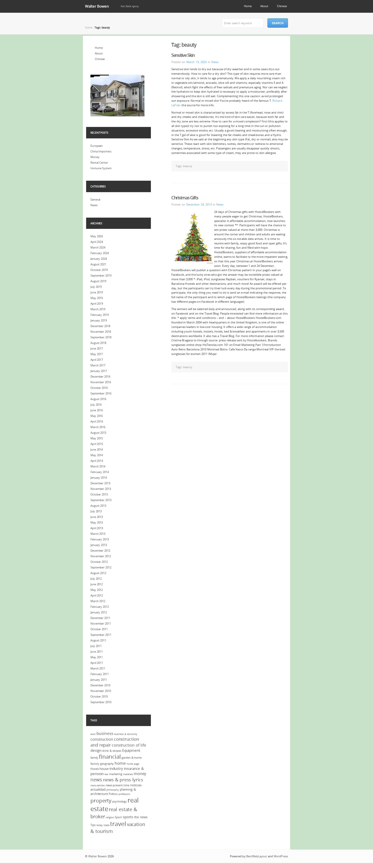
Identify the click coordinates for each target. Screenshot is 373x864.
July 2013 (96, 511)
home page (133, 763)
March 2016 (97, 427)
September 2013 (100, 500)
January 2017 (98, 371)
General (95, 199)
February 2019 (99, 315)
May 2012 (96, 590)
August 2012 (98, 573)
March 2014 (97, 466)
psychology (119, 801)
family (94, 758)
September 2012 (100, 567)
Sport (118, 817)
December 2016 (100, 376)
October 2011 (99, 629)
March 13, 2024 (196, 62)
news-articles (97, 785)
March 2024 (97, 247)
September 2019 (100, 275)
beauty (187, 166)
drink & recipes (111, 751)
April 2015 (96, 444)
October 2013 (99, 494)
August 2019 (98, 281)
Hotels (94, 769)
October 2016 (99, 388)
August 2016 (98, 399)
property (100, 800)
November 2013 (100, 489)
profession (124, 794)
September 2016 (100, 393)
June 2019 (96, 292)
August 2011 (98, 640)
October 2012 (99, 562)
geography (107, 764)
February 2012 (99, 607)
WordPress (281, 856)
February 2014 (99, 472)
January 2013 (98, 545)
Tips (93, 825)
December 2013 (100, 483)
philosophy (112, 789)
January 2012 (98, 612)
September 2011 (100, 635)
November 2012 (100, 556)
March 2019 (97, 309)
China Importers (100, 151)
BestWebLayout (256, 856)
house (104, 768)
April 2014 (96, 461)
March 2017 (97, 365)
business (104, 733)
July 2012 (96, 579)
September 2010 (100, 702)
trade (106, 825)
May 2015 (96, 438)
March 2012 (97, 601)
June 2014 (96, 449)
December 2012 (100, 550)
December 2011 (100, 618)
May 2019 (96, 298)
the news (140, 817)
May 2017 (96, 354)
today (99, 825)
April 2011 (96, 663)
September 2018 (100, 337)
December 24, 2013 (199, 204)
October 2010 (99, 696)
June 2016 (96, 410)
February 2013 (99, 539)
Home (248, 6)
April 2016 (96, 421)
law (106, 774)
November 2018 (100, 332)
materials (128, 774)
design (95, 750)
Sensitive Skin (183, 55)
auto (93, 734)
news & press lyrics (123, 780)
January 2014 (98, 477)
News (214, 62)
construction (101, 739)
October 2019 (99, 270)
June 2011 (96, 652)
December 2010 (100, 685)
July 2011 (96, 646)
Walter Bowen (97, 6)
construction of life (129, 745)
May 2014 (96, 455)
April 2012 (96, 595)
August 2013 (98, 506)
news (96, 779)
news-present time (117, 785)
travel (118, 824)
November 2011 (100, 623)
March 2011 (97, 668)
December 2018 (100, 326)
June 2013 (96, 517)
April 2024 (96, 242)
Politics (113, 794)
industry (116, 768)
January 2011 (98, 680)
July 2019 (96, 287)
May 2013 (96, 522)
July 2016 (96, 405)
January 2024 (98, 259)
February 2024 (99, 253)
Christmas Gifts (184, 198)
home (120, 763)
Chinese (282, 6)
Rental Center (99, 163)
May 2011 (96, 657)
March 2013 (97, 534)
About (264, 6)
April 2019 (96, 303)
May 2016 (96, 416)
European (96, 146)
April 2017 (96, 360)
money (140, 773)
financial (110, 756)
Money (95, 157)
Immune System (101, 168)
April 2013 (96, 528)
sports (128, 816)
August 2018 (98, 343)
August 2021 (98, 264)
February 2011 (99, 674)
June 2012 (96, 584)
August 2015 (98, 433)
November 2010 (100, 691)
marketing (115, 774)
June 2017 (96, 348)
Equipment (131, 750)
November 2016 (100, 382)
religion (110, 817)
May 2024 (96, 236)
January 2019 (98, 320)
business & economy (125, 734)
